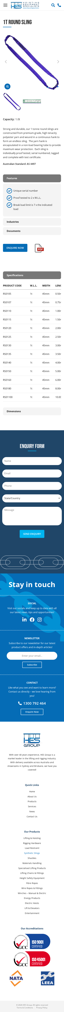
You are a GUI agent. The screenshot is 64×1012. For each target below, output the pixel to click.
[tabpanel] (32, 200)
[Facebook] (32, 619)
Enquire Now (15, 247)
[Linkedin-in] (24, 619)
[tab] (32, 178)
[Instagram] (39, 619)
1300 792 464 (34, 703)
